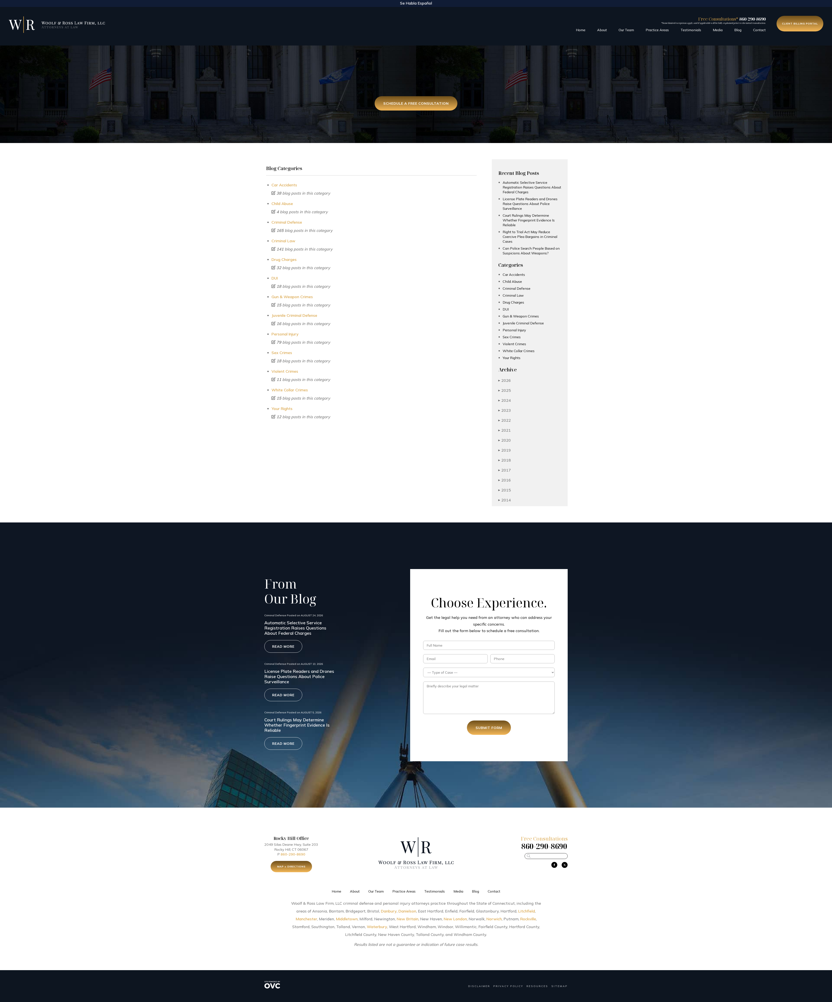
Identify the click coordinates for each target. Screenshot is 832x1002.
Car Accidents (284, 184)
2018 (504, 460)
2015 (504, 490)
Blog (737, 30)
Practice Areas (657, 30)
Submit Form (489, 727)
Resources (537, 986)
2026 (504, 380)
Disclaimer (479, 986)
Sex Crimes (281, 352)
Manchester (306, 918)
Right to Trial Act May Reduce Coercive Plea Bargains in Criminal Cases (530, 237)
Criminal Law (283, 240)
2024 (504, 400)
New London (455, 918)
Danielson (407, 911)
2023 (504, 410)
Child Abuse (282, 203)
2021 (504, 430)
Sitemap (559, 986)
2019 (504, 450)
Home (580, 30)
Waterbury (377, 926)
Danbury (389, 911)
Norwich (494, 918)
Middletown (347, 918)
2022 (504, 420)
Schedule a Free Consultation (416, 103)
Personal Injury (285, 334)
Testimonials (691, 30)
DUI (274, 278)
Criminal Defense (286, 222)
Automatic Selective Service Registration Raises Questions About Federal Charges (532, 187)
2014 (504, 500)
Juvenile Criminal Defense (294, 315)
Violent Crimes (284, 371)
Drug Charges (284, 259)
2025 (504, 390)
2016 (504, 480)
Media (718, 30)
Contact (759, 30)
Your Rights (281, 408)
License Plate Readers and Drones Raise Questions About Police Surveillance (530, 204)
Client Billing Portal (800, 23)
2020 (504, 440)
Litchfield (526, 911)
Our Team (626, 30)
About (602, 30)
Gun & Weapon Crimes (292, 296)
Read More (283, 646)
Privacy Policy (508, 986)
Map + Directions (291, 866)
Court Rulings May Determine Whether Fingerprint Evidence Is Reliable (529, 220)
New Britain (407, 918)
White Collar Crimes (289, 389)
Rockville (528, 918)
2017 (504, 470)
